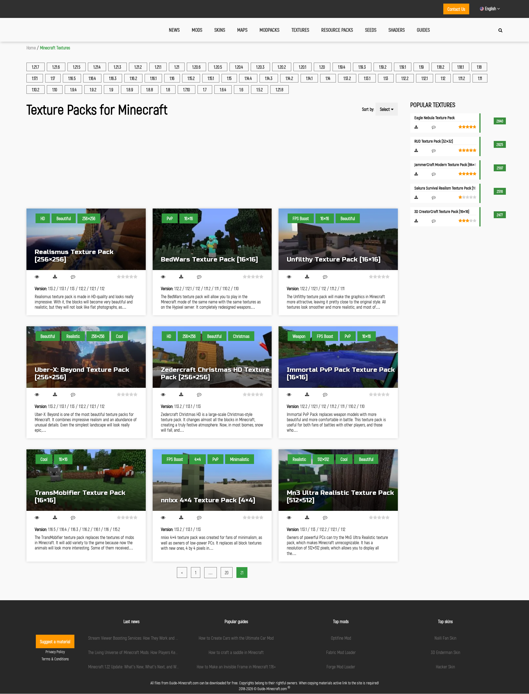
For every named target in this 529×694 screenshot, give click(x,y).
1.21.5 (76, 67)
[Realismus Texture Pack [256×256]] (86, 239)
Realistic (73, 336)
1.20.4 (239, 67)
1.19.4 (341, 67)
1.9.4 (73, 89)
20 (226, 572)
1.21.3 (117, 67)
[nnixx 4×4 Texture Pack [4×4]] (212, 480)
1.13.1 (367, 78)
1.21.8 (279, 89)
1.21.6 (56, 67)
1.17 (53, 78)
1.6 (241, 89)
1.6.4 (223, 89)
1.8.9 (129, 89)
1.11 (480, 78)
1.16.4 (92, 78)
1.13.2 (347, 78)
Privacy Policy (55, 651)
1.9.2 (93, 89)
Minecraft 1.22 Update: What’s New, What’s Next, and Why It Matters (142, 666)
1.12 (443, 78)
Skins (219, 30)
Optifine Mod (341, 637)
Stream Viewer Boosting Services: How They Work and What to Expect (144, 637)
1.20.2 (282, 67)
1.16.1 (153, 78)
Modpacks (269, 30)
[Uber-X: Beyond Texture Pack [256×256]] (86, 357)
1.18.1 (460, 67)
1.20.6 (196, 67)
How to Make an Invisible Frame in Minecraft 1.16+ (236, 666)
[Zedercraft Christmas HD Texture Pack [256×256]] (212, 357)
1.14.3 (268, 78)
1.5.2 (260, 89)
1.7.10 (186, 89)
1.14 (328, 78)
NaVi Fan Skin (445, 637)
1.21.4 (97, 67)
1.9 (111, 89)
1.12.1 (425, 78)
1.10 (54, 89)
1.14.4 (248, 78)
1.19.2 (382, 67)
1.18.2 (440, 67)
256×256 (88, 218)
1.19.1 (403, 67)
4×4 (198, 459)
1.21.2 (138, 67)
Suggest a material (55, 641)
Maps (242, 30)
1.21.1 (158, 67)
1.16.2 (133, 78)
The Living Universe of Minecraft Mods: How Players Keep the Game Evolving (149, 652)
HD (43, 218)
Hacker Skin (445, 666)
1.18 (479, 67)
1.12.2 (404, 78)
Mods (197, 30)
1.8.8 (149, 89)
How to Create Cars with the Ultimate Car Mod (236, 637)
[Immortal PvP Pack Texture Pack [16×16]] (338, 357)
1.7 (205, 89)
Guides (423, 30)
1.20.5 (218, 67)
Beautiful (63, 218)
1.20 (322, 67)
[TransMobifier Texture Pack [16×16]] (86, 480)
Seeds (370, 30)
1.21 (176, 67)
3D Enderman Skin (445, 652)
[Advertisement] (191, 164)
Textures (300, 30)
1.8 (168, 89)
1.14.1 (309, 78)
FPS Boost (301, 218)
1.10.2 (35, 89)
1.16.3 (113, 78)
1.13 (386, 78)
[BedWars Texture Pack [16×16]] (212, 239)
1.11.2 (461, 78)
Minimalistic (239, 459)
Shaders (396, 30)
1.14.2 (289, 78)
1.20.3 (260, 67)
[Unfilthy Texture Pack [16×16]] (338, 239)
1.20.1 (302, 67)
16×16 (188, 218)
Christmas (241, 336)
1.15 (229, 78)
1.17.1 (34, 78)
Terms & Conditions (55, 658)
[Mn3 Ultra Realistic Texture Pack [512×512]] (338, 480)
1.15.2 (191, 78)
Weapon (299, 336)
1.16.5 (71, 78)
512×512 (323, 459)
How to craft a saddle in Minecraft (236, 652)
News (174, 30)
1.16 (172, 78)
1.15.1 (211, 78)
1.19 (421, 67)
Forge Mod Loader (340, 666)
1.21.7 (35, 67)
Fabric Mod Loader (341, 652)
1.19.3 (362, 67)
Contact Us (456, 9)
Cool (119, 336)
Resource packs (337, 30)
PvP (170, 218)
